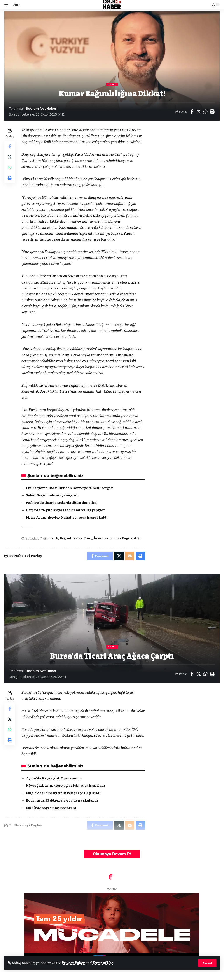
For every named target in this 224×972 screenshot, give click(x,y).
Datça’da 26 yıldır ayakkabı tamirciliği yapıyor (65, 510)
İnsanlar (101, 538)
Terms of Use (102, 963)
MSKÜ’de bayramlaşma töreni (51, 808)
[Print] (212, 111)
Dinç (88, 538)
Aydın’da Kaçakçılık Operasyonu (54, 778)
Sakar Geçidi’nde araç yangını (51, 495)
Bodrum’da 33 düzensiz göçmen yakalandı (62, 800)
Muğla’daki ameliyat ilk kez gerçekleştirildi (63, 793)
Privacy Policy (73, 963)
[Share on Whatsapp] (205, 111)
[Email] (129, 556)
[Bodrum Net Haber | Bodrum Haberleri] (112, 4)
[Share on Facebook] (192, 111)
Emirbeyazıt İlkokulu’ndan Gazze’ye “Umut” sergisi (70, 488)
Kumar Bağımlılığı (125, 538)
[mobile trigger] (8, 4)
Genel (112, 84)
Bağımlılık (49, 538)
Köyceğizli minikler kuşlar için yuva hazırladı (65, 786)
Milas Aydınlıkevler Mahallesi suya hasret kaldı (67, 518)
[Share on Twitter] (199, 111)
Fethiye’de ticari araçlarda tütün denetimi (62, 503)
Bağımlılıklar (71, 538)
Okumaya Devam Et (112, 854)
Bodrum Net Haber (41, 109)
